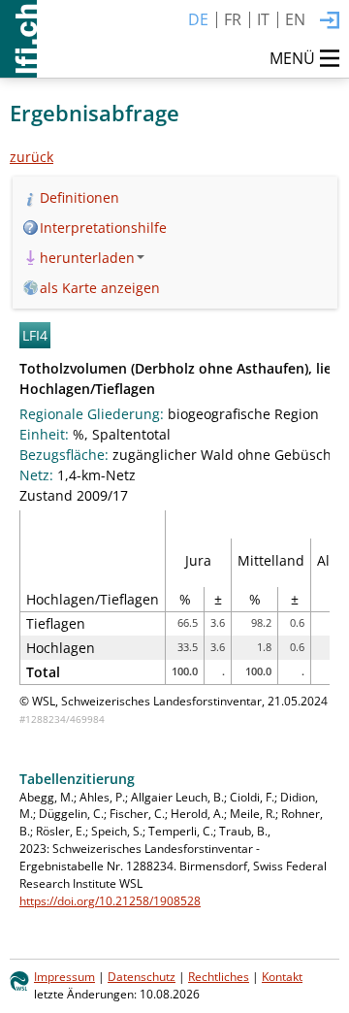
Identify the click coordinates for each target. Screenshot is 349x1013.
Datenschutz (141, 976)
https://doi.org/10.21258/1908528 (110, 900)
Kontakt (282, 976)
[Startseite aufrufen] (18, 39)
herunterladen (87, 257)
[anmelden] (329, 21)
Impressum (64, 976)
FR (232, 19)
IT (263, 19)
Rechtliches (218, 976)
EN (295, 19)
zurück (31, 156)
